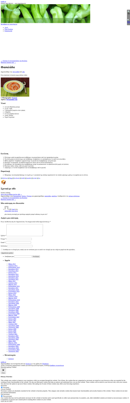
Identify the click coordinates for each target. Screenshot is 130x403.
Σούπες (24, 196)
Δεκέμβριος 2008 (13, 308)
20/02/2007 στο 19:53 (11, 211)
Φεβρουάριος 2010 (14, 300)
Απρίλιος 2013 (12, 265)
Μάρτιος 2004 (12, 343)
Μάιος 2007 (12, 322)
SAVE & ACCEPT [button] (6, 401)
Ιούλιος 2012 (12, 272)
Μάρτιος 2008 (12, 315)
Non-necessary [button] (5, 394)
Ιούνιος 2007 (12, 320)
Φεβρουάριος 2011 (14, 286)
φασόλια (54, 196)
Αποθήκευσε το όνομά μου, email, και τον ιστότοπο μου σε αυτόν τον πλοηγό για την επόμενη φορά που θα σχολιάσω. (39, 249)
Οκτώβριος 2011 (13, 279)
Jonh (13, 209)
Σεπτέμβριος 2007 (13, 317)
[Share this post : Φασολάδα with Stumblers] (28, 178)
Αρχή (6, 27)
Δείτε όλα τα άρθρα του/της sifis (11, 194)
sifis (23, 72)
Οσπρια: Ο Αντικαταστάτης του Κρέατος (14, 61)
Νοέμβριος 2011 (13, 277)
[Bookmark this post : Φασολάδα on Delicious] (4, 178)
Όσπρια (29, 196)
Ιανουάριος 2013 (13, 269)
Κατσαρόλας (17, 196)
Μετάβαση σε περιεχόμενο (9, 24)
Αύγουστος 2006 (13, 327)
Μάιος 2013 (12, 264)
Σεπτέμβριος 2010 (13, 291)
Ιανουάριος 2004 (13, 346)
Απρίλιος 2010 (12, 296)
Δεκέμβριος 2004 (13, 337)
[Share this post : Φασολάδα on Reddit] (22, 178)
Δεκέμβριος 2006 (13, 325)
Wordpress (45, 364)
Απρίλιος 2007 (12, 324)
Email (3, 242)
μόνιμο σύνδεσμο (74, 196)
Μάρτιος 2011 (12, 284)
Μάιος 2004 (12, 341)
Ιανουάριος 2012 (13, 274)
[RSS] (128, 21)
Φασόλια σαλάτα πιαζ (8, 62)
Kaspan (14, 98)
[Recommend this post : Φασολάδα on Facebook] (15, 178)
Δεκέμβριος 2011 (13, 276)
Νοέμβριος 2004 (13, 339)
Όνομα (3, 239)
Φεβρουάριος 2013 (14, 267)
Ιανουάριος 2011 (13, 288)
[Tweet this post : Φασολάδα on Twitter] (34, 178)
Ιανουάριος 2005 (13, 336)
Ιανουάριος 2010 (13, 301)
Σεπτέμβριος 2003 (13, 349)
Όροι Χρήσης (9, 29)
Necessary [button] (4, 385)
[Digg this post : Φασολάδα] (10, 178)
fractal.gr (28, 364)
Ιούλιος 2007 (12, 319)
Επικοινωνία (8, 31)
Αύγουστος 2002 (13, 351)
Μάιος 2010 (12, 295)
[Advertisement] (58, 46)
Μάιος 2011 (12, 281)
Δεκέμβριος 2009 (13, 303)
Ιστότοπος (4, 246)
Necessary (6, 387)
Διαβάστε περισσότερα (57, 365)
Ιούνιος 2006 (12, 331)
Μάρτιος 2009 (12, 305)
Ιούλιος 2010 (12, 293)
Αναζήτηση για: (9, 256)
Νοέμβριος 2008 (13, 310)
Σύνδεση (11, 359)
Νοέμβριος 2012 (13, 271)
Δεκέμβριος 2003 (13, 348)
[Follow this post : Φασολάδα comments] (38, 178)
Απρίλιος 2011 (12, 283)
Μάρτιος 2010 (12, 298)
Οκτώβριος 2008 (13, 312)
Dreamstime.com (11, 99)
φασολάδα (48, 196)
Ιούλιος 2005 (12, 332)
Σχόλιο (3, 235)
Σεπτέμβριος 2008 (13, 313)
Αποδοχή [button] (47, 365)
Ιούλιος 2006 (12, 329)
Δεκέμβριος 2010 (13, 289)
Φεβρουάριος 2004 (14, 344)
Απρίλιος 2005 (12, 334)
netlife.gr (3, 1)
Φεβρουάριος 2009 (14, 307)
